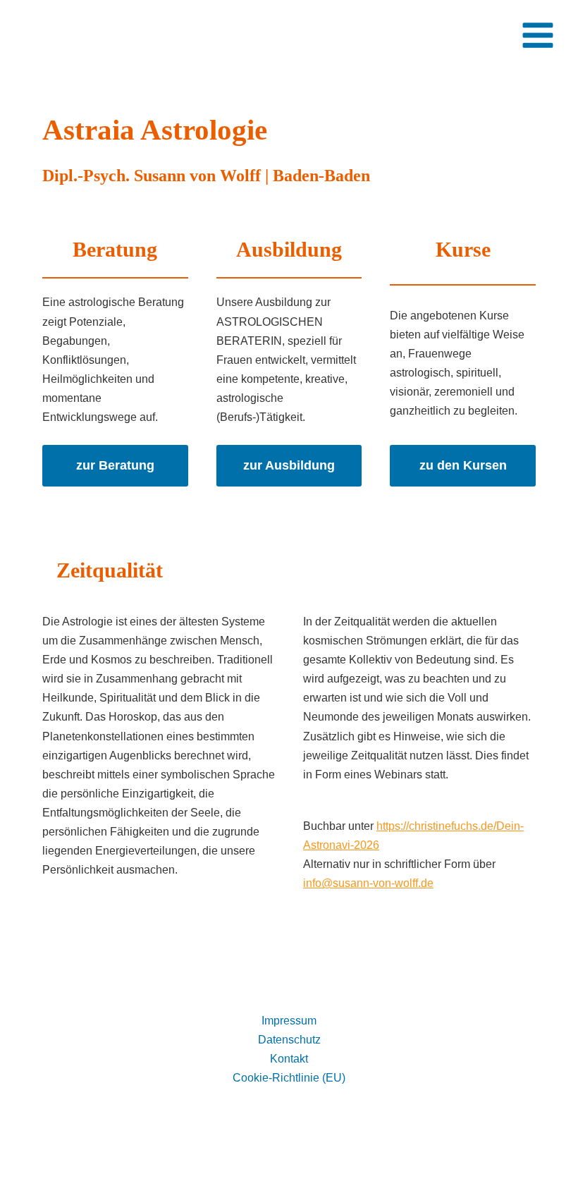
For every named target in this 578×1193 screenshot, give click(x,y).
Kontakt (289, 1058)
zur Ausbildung (289, 465)
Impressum (289, 1020)
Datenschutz (289, 1039)
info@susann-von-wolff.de (368, 882)
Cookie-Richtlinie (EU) (289, 1077)
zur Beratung (115, 465)
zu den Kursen (463, 465)
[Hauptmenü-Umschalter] (537, 35)
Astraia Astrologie (107, 34)
